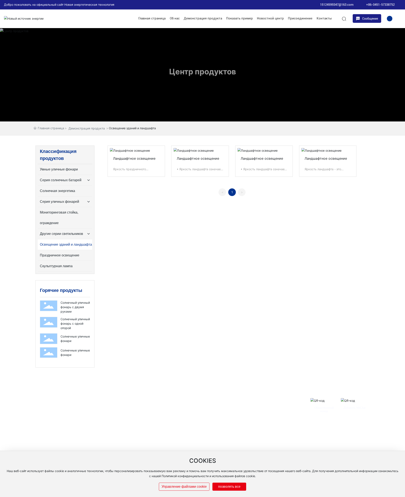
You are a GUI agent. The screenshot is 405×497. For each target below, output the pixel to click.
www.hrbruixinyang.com (226, 448)
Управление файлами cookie (184, 486)
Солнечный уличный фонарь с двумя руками (75, 307)
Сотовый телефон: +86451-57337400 (229, 433)
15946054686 (283, 433)
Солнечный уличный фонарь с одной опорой (75, 323)
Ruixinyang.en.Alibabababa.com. (266, 448)
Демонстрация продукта (87, 128)
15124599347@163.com (337, 5)
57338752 (264, 433)
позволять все (229, 486)
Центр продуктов (202, 71)
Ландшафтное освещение (134, 158)
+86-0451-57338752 (380, 5)
